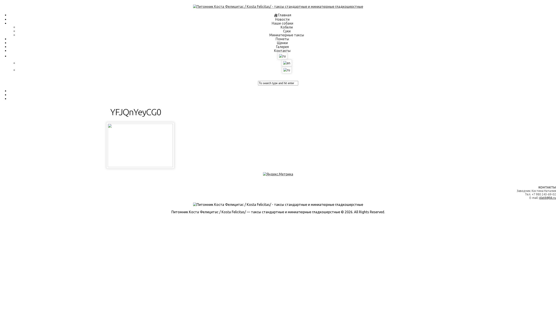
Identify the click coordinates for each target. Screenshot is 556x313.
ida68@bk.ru (547, 198)
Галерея (282, 47)
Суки (287, 31)
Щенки (282, 43)
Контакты (282, 51)
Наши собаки (282, 23)
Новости (282, 19)
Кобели (287, 27)
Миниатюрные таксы (286, 35)
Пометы (282, 39)
